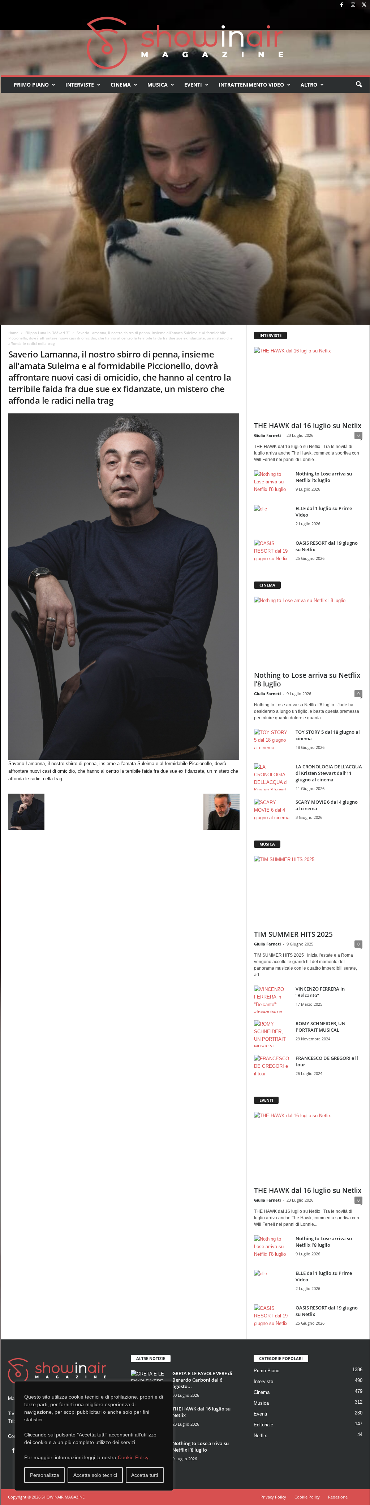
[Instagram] (353, 5)
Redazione (338, 1497)
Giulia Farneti (267, 435)
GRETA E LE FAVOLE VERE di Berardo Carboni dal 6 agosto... (202, 1380)
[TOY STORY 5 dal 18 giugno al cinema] (272, 742)
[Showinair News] (185, 42)
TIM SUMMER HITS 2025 (293, 934)
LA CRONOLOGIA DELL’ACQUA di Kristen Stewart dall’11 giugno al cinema (329, 773)
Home (13, 332)
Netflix (260, 1435)
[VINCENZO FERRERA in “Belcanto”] (272, 999)
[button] (359, 85)
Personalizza (44, 1475)
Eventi (193, 84)
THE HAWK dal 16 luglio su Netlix (307, 425)
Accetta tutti (144, 1475)
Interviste (79, 84)
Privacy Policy (273, 1497)
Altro (309, 84)
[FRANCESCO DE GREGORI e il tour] (272, 1068)
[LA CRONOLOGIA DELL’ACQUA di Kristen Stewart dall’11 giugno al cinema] (272, 776)
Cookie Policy (133, 1457)
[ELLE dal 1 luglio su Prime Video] (272, 518)
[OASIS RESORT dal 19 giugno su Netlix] (272, 553)
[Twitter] (364, 5)
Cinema (121, 84)
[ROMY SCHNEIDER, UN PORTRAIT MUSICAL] (272, 1033)
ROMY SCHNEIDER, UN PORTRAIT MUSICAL (320, 1026)
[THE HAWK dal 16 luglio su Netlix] (308, 382)
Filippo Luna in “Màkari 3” (47, 332)
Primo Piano (31, 84)
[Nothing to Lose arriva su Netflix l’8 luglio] (272, 483)
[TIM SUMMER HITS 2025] (308, 891)
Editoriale (263, 1424)
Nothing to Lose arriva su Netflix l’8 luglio (324, 476)
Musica (157, 84)
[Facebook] (341, 5)
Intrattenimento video (251, 84)
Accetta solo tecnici (95, 1475)
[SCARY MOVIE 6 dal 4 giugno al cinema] (272, 812)
